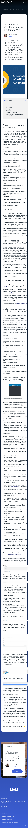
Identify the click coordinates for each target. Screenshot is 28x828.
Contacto (4, 806)
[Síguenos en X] (23, 826)
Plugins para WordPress (16, 9)
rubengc (5, 286)
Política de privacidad (8, 816)
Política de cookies (7, 819)
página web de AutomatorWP (15, 554)
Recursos (5, 9)
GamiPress (11, 293)
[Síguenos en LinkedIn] (26, 826)
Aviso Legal (5, 813)
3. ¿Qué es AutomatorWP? (11, 112)
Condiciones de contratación (10, 822)
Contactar (17, 771)
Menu (24, 2)
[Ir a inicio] (6, 2)
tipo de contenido (15, 486)
